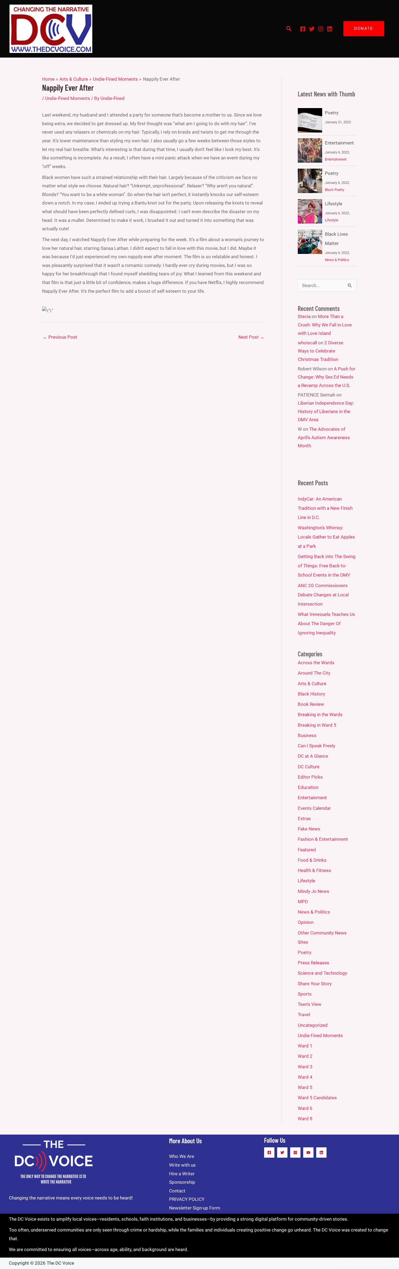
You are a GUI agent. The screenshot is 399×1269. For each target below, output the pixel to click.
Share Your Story (315, 983)
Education (308, 787)
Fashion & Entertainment (323, 839)
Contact (177, 1191)
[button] (289, 28)
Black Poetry (334, 190)
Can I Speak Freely (316, 745)
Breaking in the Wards (320, 714)
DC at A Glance (313, 756)
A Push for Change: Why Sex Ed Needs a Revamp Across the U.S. (326, 377)
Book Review (311, 704)
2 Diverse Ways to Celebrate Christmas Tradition (320, 351)
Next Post (251, 337)
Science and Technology (322, 973)
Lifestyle (333, 203)
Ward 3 (305, 1066)
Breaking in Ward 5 (317, 725)
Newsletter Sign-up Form (194, 1208)
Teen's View (309, 1004)
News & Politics (337, 260)
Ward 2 (305, 1056)
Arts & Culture (312, 683)
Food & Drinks (312, 860)
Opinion (306, 922)
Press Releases (313, 962)
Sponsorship (182, 1182)
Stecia (304, 316)
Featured (307, 849)
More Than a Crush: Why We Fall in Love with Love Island (325, 325)
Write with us (182, 1165)
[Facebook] (303, 29)
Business (307, 735)
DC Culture (308, 766)
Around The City (314, 673)
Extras (304, 818)
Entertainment (339, 143)
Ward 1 (305, 1045)
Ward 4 (305, 1077)
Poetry (331, 112)
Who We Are (181, 1156)
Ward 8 (305, 1118)
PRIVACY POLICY (186, 1199)
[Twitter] (312, 29)
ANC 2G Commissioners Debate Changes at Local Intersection (323, 595)
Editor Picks (310, 777)
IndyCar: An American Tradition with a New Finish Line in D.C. (325, 508)
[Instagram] (321, 29)
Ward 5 (305, 1087)
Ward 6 (305, 1108)
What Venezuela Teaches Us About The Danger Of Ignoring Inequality (326, 623)
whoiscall (307, 342)
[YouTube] (308, 1152)
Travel (304, 1014)
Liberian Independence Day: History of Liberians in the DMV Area (326, 411)
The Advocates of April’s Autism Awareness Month (324, 437)
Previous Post (60, 337)
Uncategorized (313, 1025)
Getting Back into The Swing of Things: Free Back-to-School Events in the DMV (327, 566)
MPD (303, 901)
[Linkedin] (329, 29)
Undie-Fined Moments (67, 98)
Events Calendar (314, 808)
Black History (311, 694)
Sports (305, 994)
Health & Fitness (314, 870)
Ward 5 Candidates (317, 1097)
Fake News (309, 829)
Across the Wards (316, 662)
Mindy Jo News (313, 891)
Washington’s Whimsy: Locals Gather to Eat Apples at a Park (326, 537)
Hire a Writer (182, 1173)
